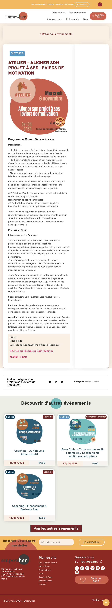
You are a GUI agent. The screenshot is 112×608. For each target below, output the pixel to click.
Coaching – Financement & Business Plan (29, 507)
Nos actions (44, 566)
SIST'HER (17, 53)
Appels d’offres (45, 577)
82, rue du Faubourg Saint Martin (31, 351)
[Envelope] (77, 572)
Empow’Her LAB (61, 4)
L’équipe (51, 4)
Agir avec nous (45, 581)
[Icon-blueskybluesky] (92, 568)
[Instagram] (87, 568)
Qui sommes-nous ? (39, 4)
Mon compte (81, 4)
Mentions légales (100, 600)
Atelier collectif (92, 382)
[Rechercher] (100, 4)
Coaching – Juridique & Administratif (29, 452)
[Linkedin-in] (82, 568)
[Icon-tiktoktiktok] (103, 568)
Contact (71, 4)
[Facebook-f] (77, 568)
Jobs (41, 573)
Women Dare (45, 570)
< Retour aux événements (56, 34)
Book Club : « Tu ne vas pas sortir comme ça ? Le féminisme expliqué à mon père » (82, 453)
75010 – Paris (18, 357)
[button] (50, 382)
